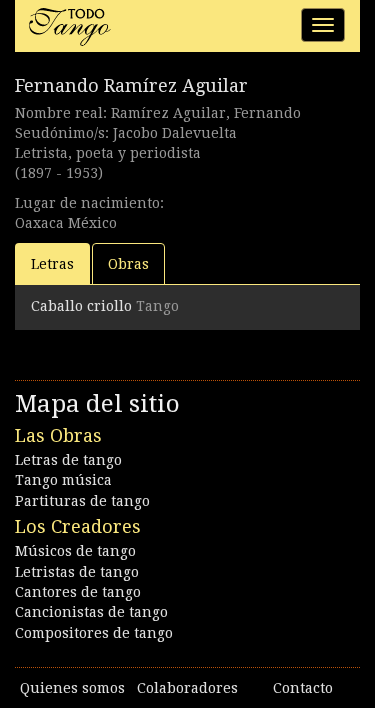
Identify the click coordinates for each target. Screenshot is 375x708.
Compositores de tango (94, 633)
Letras (52, 264)
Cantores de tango (78, 592)
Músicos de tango (75, 551)
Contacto (303, 688)
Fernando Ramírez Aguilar (131, 85)
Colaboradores (187, 688)
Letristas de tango (77, 572)
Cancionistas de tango (91, 612)
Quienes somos (72, 688)
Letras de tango (68, 460)
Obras (128, 264)
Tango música (63, 480)
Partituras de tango (82, 501)
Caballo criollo (81, 306)
